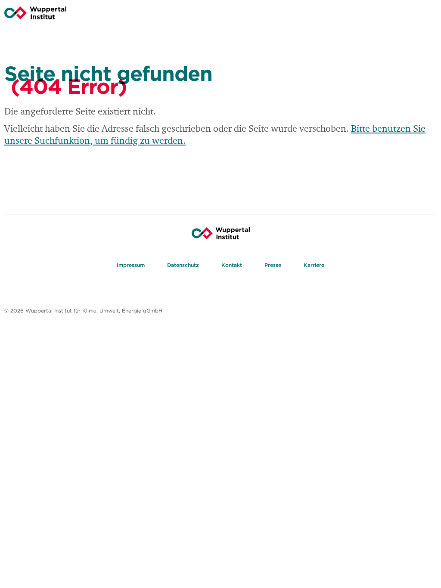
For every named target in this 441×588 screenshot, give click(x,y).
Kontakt (231, 265)
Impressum (131, 265)
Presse (272, 265)
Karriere (314, 265)
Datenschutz (183, 265)
